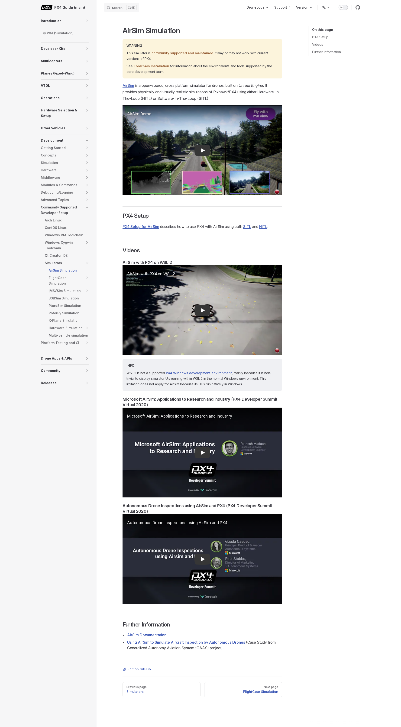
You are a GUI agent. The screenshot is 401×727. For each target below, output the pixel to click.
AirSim (128, 85)
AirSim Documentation (146, 635)
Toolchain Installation (151, 66)
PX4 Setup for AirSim (141, 226)
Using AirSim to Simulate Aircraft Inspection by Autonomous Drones (186, 642)
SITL (247, 226)
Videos (317, 44)
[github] (358, 7)
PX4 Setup (320, 37)
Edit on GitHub (139, 669)
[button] (87, 21)
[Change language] (326, 7)
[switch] (343, 7)
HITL (263, 226)
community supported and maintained (182, 53)
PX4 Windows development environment (199, 373)
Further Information (326, 52)
